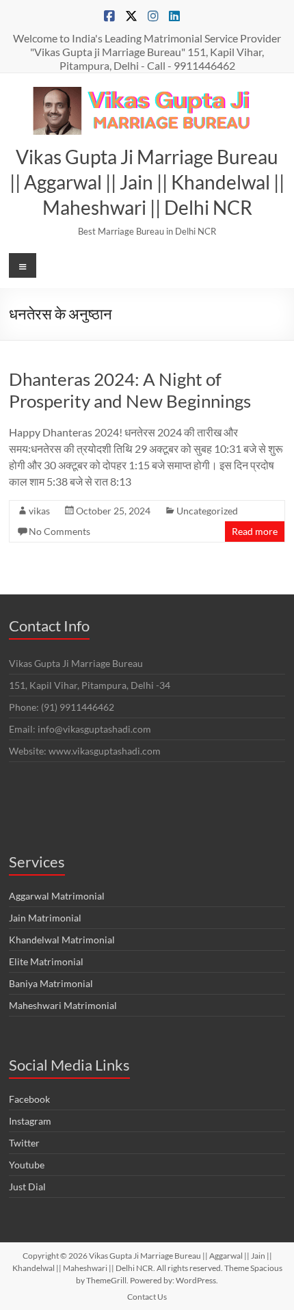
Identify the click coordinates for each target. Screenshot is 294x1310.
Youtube (26, 1164)
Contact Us (147, 1297)
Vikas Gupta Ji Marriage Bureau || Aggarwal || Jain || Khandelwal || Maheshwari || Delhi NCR (147, 182)
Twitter (24, 1143)
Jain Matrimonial (45, 917)
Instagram (30, 1121)
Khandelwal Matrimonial (62, 939)
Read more (255, 531)
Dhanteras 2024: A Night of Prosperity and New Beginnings (130, 390)
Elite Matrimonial (46, 961)
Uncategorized (207, 510)
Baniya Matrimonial (51, 983)
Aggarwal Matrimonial (57, 896)
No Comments (59, 531)
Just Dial (27, 1186)
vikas (39, 510)
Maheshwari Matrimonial (63, 1005)
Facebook (29, 1099)
